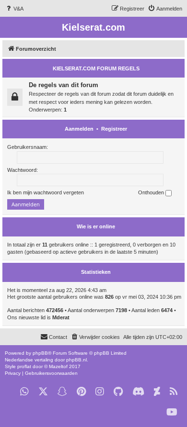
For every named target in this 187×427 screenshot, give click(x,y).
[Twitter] (43, 392)
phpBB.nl (76, 359)
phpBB (40, 353)
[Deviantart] (157, 392)
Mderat (61, 317)
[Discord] (138, 392)
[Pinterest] (81, 392)
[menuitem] (14, 8)
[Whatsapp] (24, 392)
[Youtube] (172, 412)
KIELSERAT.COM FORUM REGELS (96, 68)
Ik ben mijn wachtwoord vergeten (45, 192)
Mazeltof (58, 366)
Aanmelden (79, 129)
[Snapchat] (62, 392)
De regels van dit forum (63, 85)
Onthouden (151, 192)
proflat (24, 366)
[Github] (118, 392)
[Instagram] (99, 392)
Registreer (114, 129)
